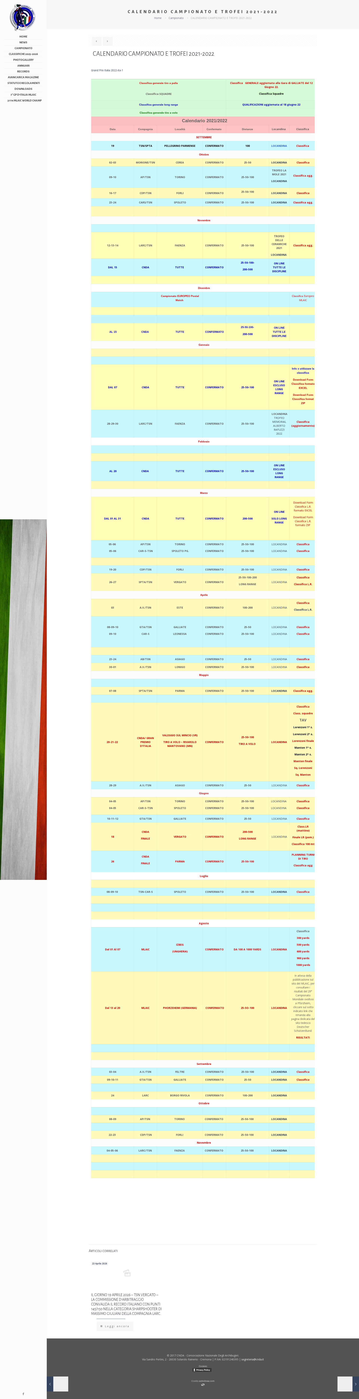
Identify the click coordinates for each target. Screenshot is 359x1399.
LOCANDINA (279, 181)
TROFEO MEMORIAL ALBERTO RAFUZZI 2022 (279, 425)
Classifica (302, 146)
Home (158, 18)
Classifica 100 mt (303, 844)
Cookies (203, 1366)
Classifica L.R (303, 609)
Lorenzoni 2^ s (302, 734)
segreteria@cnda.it (252, 1359)
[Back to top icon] (343, 1393)
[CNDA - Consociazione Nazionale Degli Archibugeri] (23, 17)
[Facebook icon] (23, 1394)
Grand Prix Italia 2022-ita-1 (107, 70)
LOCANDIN (278, 801)
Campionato (176, 18)
